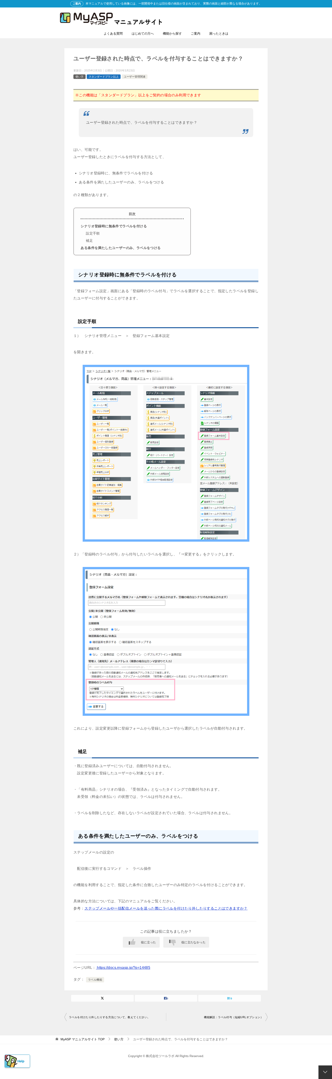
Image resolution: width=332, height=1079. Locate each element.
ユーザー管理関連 (134, 76)
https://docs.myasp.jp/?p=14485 (123, 968)
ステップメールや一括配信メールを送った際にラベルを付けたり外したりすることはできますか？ (166, 908)
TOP (83, 1039)
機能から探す (172, 33)
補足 (89, 240)
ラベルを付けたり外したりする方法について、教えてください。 (109, 1017)
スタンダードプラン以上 (104, 76)
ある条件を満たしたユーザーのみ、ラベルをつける (121, 248)
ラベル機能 (95, 979)
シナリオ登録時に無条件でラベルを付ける (114, 226)
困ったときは (218, 33)
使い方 (79, 76)
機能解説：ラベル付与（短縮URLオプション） (233, 1017)
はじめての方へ (143, 33)
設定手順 (93, 233)
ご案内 (195, 33)
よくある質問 (113, 33)
